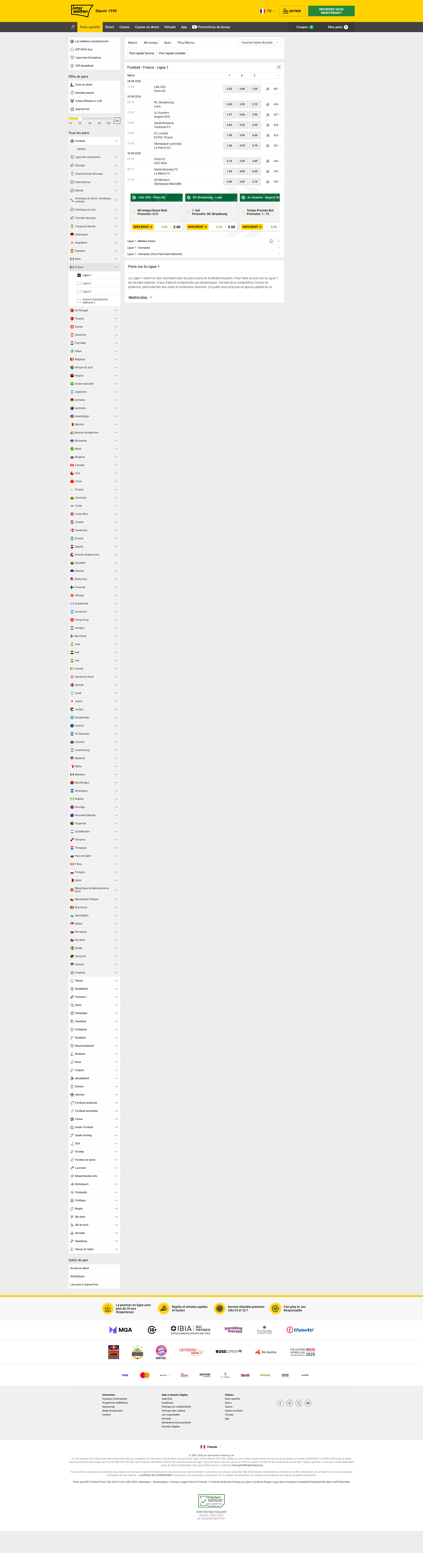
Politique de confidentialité (176, 1406)
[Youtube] (308, 1403)
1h (70, 123)
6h (99, 123)
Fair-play (166, 1418)
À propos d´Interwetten (114, 1398)
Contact (106, 1414)
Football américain (221, 1481)
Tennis (193, 1481)
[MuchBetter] (225, 1375)
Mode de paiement (112, 1410)
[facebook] (280, 1403)
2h (80, 123)
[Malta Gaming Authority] (120, 1329)
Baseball (316, 1481)
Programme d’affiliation (115, 1402)
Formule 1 (203, 1481)
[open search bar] (73, 27)
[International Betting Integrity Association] (190, 1329)
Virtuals (229, 1414)
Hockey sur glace (242, 1481)
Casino (228, 1406)
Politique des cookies (173, 1410)
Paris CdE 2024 (109, 1481)
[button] (204, 299)
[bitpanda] (205, 1375)
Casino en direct (234, 1410)
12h (108, 123)
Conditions (167, 1402)
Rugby (268, 1481)
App (227, 1418)
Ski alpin (327, 1481)
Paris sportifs (232, 1398)
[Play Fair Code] (264, 1329)
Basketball (305, 1481)
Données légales (171, 1426)
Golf (335, 1481)
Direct (228, 1402)
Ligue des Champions (285, 1481)
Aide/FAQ (167, 1398)
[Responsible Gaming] (152, 1329)
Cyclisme (258, 1481)
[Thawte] (300, 1329)
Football (94, 1481)
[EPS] (185, 1375)
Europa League (180, 1481)
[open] (211, 1508)
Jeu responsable (171, 1414)
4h (89, 123)
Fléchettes (344, 1481)
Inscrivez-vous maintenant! (331, 11)
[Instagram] (289, 1403)
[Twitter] (298, 1403)
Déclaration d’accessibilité (176, 1422)
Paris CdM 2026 (128, 1481)
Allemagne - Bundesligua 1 (154, 1481)
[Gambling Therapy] (233, 1329)
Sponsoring (108, 1406)
